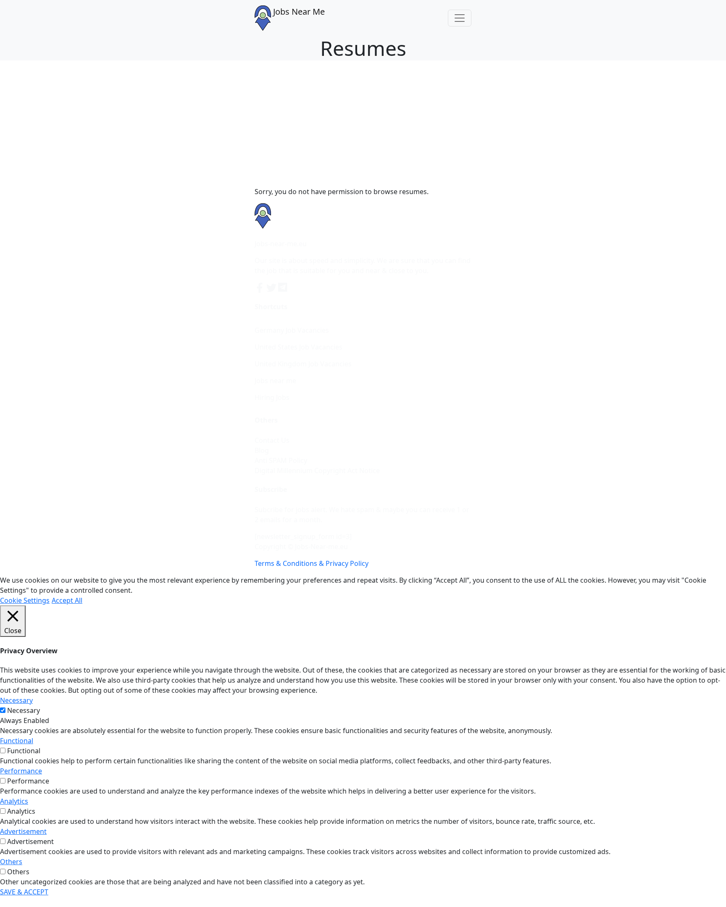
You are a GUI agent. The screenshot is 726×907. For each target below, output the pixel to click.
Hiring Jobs (272, 397)
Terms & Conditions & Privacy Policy (311, 563)
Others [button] (11, 861)
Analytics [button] (14, 801)
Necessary (23, 710)
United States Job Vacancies (298, 347)
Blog (262, 450)
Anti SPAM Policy (281, 460)
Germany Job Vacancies (292, 330)
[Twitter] (272, 287)
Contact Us (272, 440)
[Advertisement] (363, 123)
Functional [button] (16, 740)
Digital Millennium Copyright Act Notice (317, 470)
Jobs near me (275, 380)
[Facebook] (260, 287)
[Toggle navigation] (459, 18)
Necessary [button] (16, 700)
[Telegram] (283, 287)
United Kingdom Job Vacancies (303, 363)
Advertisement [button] (23, 831)
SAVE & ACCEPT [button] (24, 891)
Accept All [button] (67, 600)
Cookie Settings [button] (25, 600)
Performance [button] (21, 771)
